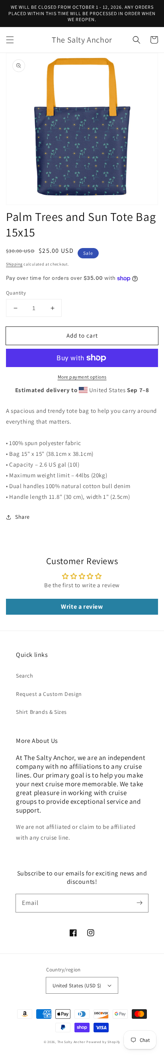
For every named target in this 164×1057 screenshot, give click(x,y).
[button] (10, 40)
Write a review (82, 606)
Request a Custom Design (49, 694)
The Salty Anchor (71, 1041)
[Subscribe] (139, 903)
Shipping (14, 264)
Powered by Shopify (103, 1041)
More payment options (82, 377)
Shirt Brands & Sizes (41, 711)
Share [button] (22, 516)
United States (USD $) (77, 985)
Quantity (16, 292)
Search (24, 675)
